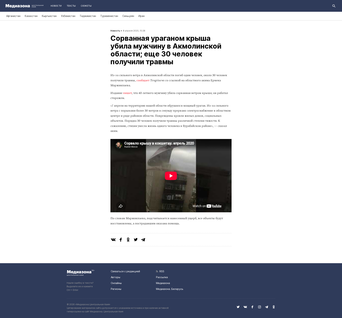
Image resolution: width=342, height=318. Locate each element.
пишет (127, 93)
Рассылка (162, 277)
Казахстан (31, 15)
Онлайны (116, 283)
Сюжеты (86, 6)
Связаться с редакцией (125, 271)
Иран (141, 15)
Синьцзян (128, 15)
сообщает (142, 80)
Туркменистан (109, 15)
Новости (56, 6)
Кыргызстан (49, 15)
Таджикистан (88, 15)
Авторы (115, 277)
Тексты (71, 6)
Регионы (116, 288)
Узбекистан (68, 15)
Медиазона (163, 283)
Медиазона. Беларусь (169, 288)
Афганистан (13, 15)
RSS (161, 271)
